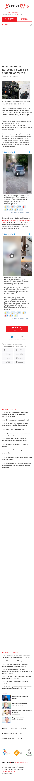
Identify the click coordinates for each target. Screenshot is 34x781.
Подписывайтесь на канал (17, 338)
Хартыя (17, 6)
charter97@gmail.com (8, 771)
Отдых (27, 736)
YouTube (20, 350)
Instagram (20, 358)
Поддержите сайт (9, 19)
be (15, 14)
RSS (8, 362)
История (5, 733)
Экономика (22, 728)
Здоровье (15, 736)
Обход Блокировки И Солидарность (13, 738)
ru (18, 14)
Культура (22, 731)
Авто (21, 736)
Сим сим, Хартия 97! (24, 19)
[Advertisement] (17, 46)
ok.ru (8, 358)
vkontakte (20, 354)
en (21, 14)
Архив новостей (8, 14)
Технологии (6, 736)
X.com (9, 354)
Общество (13, 728)
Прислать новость (13, 12)
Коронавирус (6, 741)
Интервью (19, 733)
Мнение (4, 693)
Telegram (20, 362)
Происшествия (7, 731)
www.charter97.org (22, 762)
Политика (5, 728)
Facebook (8, 350)
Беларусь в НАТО (18, 741)
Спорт (16, 731)
